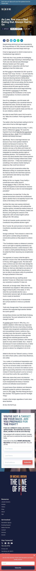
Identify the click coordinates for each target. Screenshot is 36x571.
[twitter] (14, 40)
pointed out (8, 323)
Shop (2, 509)
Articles (3, 504)
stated (10, 184)
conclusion (15, 90)
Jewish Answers (5, 502)
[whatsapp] (18, 40)
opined (17, 130)
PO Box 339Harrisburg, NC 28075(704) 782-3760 (7, 551)
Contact (3, 530)
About (3, 511)
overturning (24, 76)
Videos (3, 507)
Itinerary (3, 532)
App (2, 514)
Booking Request (6, 525)
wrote (10, 72)
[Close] (34, 555)
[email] (7, 40)
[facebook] (4, 40)
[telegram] (11, 40)
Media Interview (5, 527)
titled (13, 391)
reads (15, 262)
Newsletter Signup (6, 522)
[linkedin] (21, 40)
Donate (3, 535)
